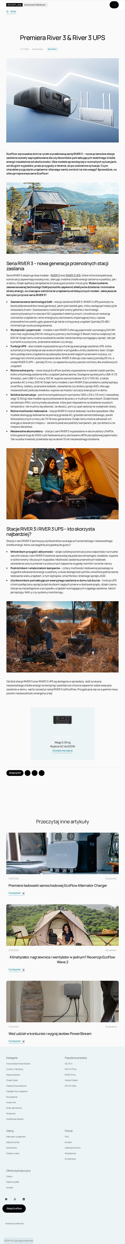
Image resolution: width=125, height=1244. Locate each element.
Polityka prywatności (14, 1223)
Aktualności (11, 1147)
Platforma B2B (12, 1182)
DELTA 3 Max (70, 1085)
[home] (26, 5)
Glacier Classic (71, 1080)
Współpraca (70, 1153)
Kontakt (68, 1142)
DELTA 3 (68, 1063)
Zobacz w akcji (12, 1153)
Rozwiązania (11, 1097)
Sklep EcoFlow (14, 1208)
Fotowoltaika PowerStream (18, 1063)
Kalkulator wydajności (16, 1136)
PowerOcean (12, 1080)
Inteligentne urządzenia (16, 1091)
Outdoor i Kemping (14, 1069)
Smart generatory (14, 1108)
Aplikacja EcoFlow (73, 1147)
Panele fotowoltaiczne (16, 1085)
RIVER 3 (55, 275)
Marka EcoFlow (13, 1142)
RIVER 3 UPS (73, 275)
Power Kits (11, 1102)
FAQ (67, 1136)
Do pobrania (70, 1158)
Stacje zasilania (13, 1074)
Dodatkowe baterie (14, 1119)
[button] (114, 5)
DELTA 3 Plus (70, 1069)
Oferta (9, 1176)
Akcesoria (10, 1113)
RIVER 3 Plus (70, 1074)
